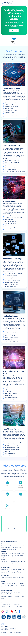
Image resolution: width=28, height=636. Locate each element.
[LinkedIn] (7, 611)
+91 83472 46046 (5, 606)
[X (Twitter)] (15, 611)
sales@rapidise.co (5, 604)
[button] (14, 30)
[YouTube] (11, 611)
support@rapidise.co (18, 604)
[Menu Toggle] (26, 3)
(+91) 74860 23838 (18, 606)
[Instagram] (2, 611)
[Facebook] (19, 611)
